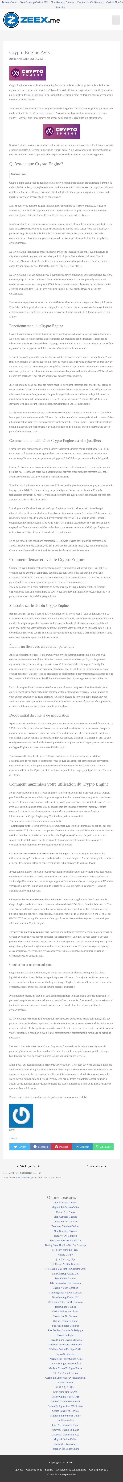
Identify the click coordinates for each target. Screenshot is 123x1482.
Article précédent (27, 1166)
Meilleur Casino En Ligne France (65, 1368)
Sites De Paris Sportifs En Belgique (65, 1330)
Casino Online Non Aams (65, 1311)
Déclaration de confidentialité (71, 1469)
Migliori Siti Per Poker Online (65, 1415)
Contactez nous (34, 1469)
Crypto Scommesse (65, 1354)
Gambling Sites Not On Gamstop (65, 1292)
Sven (12, 1130)
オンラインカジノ (65, 1259)
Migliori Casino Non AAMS (65, 1401)
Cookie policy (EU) (99, 1469)
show (24, 174)
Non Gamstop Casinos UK (34, 2)
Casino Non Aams (65, 1212)
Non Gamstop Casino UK (65, 1273)
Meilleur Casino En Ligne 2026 (65, 1349)
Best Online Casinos (65, 1278)
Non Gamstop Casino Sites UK (65, 1240)
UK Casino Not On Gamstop (65, 1264)
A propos (18, 1469)
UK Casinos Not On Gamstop (65, 1283)
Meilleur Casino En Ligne (65, 1250)
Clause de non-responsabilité (61, 1474)
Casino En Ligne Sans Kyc (65, 1434)
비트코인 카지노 (65, 1387)
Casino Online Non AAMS (65, 1396)
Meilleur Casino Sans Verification (65, 1344)
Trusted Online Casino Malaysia (65, 1340)
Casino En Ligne (65, 1335)
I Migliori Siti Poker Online (65, 1448)
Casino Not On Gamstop (65, 1221)
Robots (12, 58)
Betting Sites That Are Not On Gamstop (65, 1245)
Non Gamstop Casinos (62, 2)
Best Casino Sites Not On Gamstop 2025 (65, 1268)
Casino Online (65, 1382)
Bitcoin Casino (9, 2)
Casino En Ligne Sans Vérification (65, 1406)
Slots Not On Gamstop (65, 1235)
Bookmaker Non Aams (65, 1444)
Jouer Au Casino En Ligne (65, 1425)
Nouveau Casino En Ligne (65, 1429)
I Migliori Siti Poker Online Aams (65, 1359)
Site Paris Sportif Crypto (65, 1373)
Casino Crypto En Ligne (65, 1321)
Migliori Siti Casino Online (65, 1207)
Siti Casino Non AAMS (65, 1392)
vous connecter (23, 1177)
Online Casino (65, 1254)
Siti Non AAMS (65, 1420)
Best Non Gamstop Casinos (65, 1226)
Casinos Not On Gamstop (90, 2)
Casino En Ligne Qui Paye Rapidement (65, 1377)
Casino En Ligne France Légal (65, 1363)
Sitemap (49, 1469)
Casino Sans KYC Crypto (65, 1410)
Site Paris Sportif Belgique (65, 1325)
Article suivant (97, 1166)
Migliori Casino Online (65, 1439)
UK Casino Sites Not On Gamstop (65, 1302)
